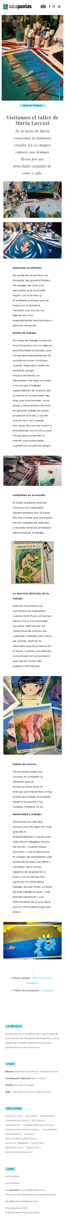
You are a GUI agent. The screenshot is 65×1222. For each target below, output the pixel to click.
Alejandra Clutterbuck (26, 1071)
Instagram (32, 983)
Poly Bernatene (49, 1071)
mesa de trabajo (32, 105)
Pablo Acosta (37, 1078)
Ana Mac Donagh (24, 1085)
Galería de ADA (42, 978)
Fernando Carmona (23, 1091)
